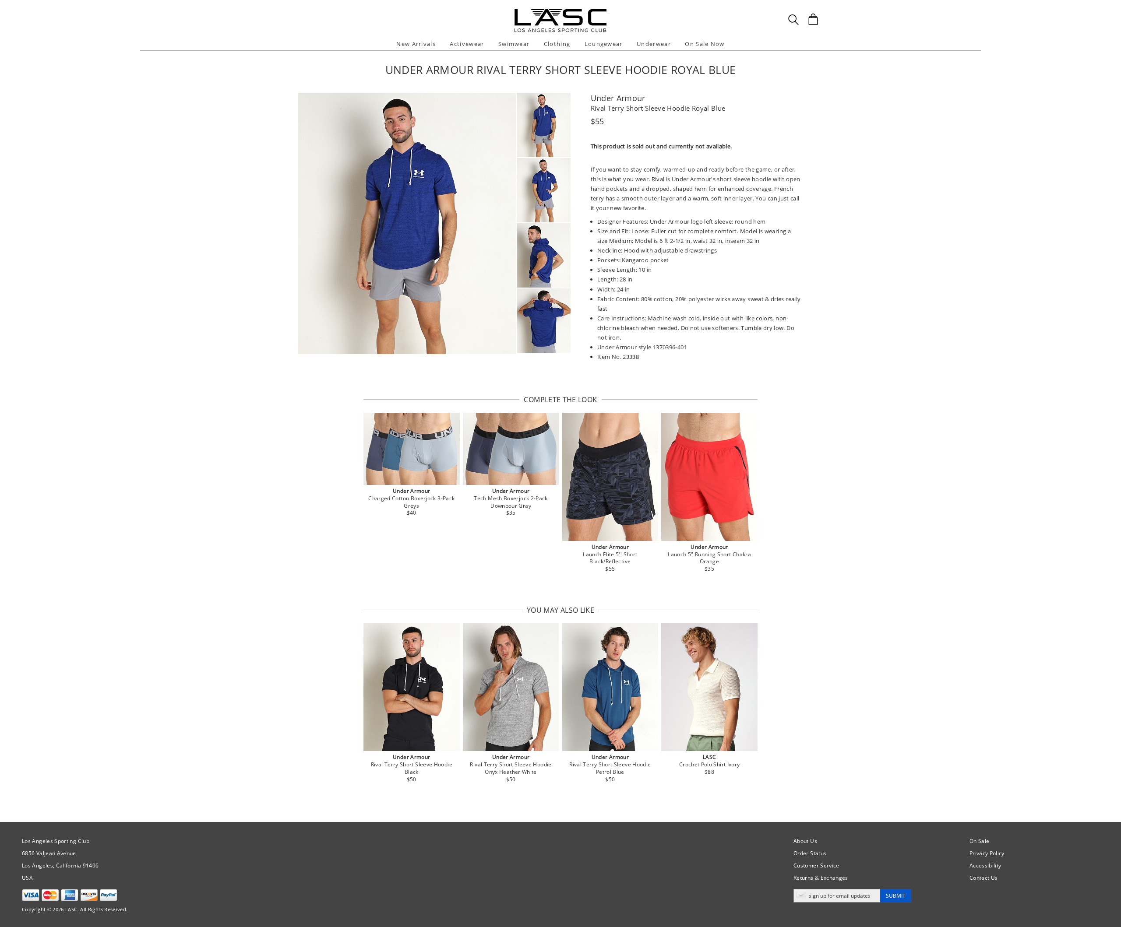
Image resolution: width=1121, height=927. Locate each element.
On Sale (979, 841)
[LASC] (560, 12)
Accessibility (985, 865)
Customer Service (816, 865)
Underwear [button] (654, 44)
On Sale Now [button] (704, 44)
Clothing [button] (557, 44)
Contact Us (983, 877)
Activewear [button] (467, 44)
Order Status (809, 853)
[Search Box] (793, 19)
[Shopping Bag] (813, 19)
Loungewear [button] (604, 44)
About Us (805, 841)
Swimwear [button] (513, 44)
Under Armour (618, 98)
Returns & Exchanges (820, 877)
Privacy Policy (987, 853)
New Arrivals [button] (416, 44)
